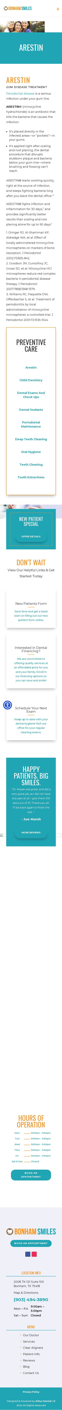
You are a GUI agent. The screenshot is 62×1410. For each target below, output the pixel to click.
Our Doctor (31, 1335)
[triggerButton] (7, 705)
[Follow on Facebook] (27, 1254)
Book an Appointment (31, 1175)
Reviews (29, 1360)
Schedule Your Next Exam (31, 709)
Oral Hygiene (31, 452)
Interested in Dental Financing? (31, 649)
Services (29, 1341)
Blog (26, 1366)
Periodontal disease (20, 93)
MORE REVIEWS (31, 832)
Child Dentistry (31, 380)
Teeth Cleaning (31, 464)
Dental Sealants (31, 410)
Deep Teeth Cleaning (31, 439)
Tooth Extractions (31, 477)
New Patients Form (31, 604)
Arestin (31, 367)
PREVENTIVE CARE (31, 345)
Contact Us (31, 1373)
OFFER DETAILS (31, 536)
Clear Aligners (33, 1348)
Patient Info (31, 1354)
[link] (31, 596)
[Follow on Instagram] (34, 1254)
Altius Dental (43, 1401)
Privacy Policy (31, 1391)
